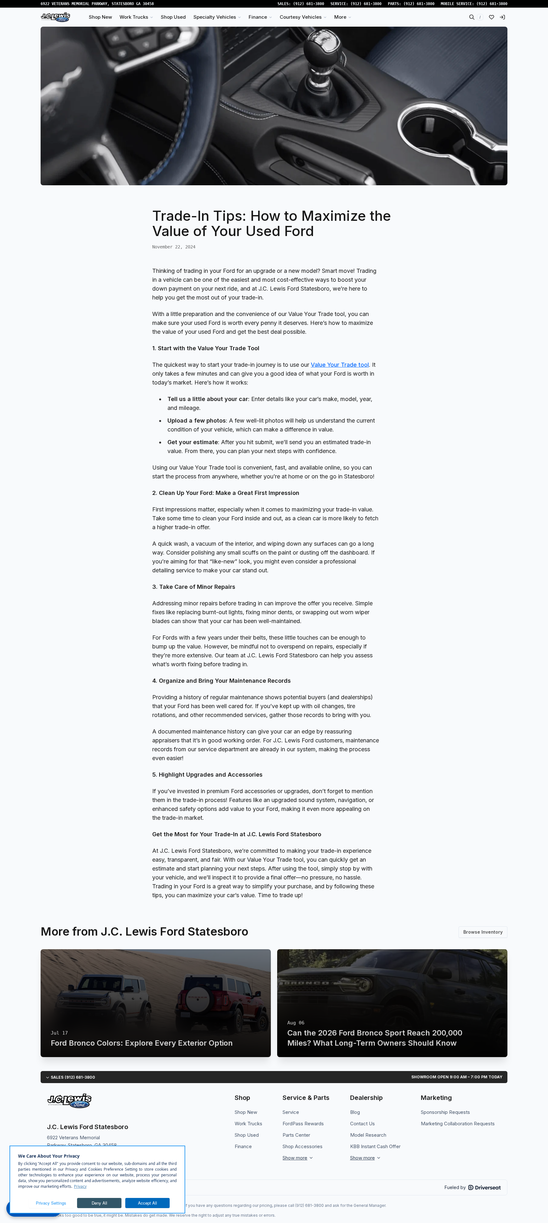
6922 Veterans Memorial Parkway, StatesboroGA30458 (97, 4)
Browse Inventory (483, 932)
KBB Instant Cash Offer (375, 1146)
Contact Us (362, 1124)
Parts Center (296, 1135)
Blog (355, 1112)
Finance (243, 1146)
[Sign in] (502, 17)
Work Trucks (248, 1124)
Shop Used (247, 1135)
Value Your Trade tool (340, 364)
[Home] (55, 17)
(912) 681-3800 (308, 4)
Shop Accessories (303, 1146)
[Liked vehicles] (491, 17)
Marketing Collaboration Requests (458, 1124)
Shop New (246, 1112)
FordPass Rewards (303, 1124)
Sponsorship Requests (445, 1112)
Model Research (368, 1135)
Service (291, 1112)
